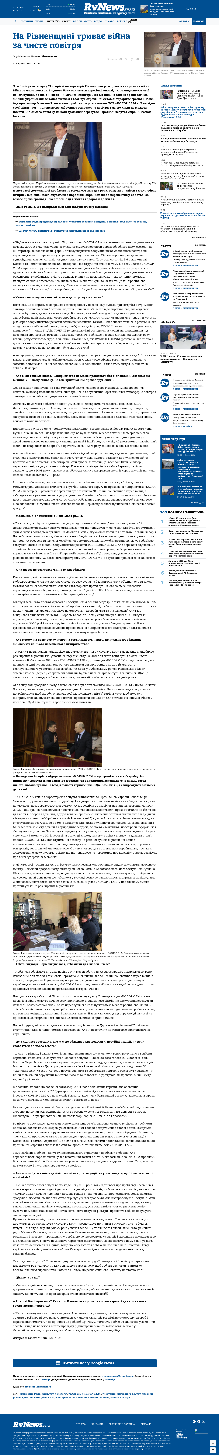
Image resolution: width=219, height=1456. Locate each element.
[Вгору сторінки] (213, 1443)
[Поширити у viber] (132, 59)
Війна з (127, 21)
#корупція (108, 1394)
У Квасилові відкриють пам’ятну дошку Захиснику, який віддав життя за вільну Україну (182, 202)
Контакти (97, 1424)
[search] (16, 21)
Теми (39, 21)
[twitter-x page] (195, 9)
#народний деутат (129, 1394)
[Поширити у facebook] (120, 59)
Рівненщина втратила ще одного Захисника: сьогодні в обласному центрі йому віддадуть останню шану (185, 542)
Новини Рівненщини (44, 56)
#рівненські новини (74, 1397)
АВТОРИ (184, 21)
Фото (88, 21)
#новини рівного (40, 1397)
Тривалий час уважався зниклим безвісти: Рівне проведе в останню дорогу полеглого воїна (185, 553)
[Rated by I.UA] (201, 1431)
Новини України (182, 426)
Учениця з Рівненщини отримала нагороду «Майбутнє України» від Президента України (179, 152)
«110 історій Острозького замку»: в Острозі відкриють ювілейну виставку (181, 164)
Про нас (81, 1424)
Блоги (77, 21)
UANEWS (199, 21)
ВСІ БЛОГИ (200, 374)
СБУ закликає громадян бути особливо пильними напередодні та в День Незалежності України (162, 9)
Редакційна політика (122, 1424)
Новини (27, 21)
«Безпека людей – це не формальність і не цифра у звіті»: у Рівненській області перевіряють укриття (182, 176)
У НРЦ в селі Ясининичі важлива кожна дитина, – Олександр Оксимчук (183, 139)
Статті (66, 21)
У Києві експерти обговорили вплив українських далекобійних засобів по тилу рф (182, 215)
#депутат (48, 1394)
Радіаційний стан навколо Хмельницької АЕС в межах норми (182, 573)
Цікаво (109, 21)
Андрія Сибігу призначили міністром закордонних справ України (62, 230)
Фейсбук (110, 1379)
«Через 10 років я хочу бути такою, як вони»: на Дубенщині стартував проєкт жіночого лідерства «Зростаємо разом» (184, 521)
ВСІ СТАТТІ (200, 245)
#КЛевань (74, 1394)
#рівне (56, 1397)
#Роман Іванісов (98, 1397)
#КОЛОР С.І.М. (91, 1394)
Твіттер (45, 1379)
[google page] (188, 9)
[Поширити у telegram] (137, 59)
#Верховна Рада (30, 1394)
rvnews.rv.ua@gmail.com (117, 1376)
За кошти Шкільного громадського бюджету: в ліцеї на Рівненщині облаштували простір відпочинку (179, 229)
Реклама (146, 1424)
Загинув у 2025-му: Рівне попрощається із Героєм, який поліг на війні (184, 563)
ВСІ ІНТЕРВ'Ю (199, 321)
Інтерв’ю (53, 21)
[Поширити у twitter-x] (126, 59)
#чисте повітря (120, 1397)
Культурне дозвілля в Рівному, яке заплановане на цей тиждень (185, 532)
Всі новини (199, 237)
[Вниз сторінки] (213, 1450)
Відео (98, 21)
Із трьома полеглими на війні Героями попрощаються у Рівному (191, 186)
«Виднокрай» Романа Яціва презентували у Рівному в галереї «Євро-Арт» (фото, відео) (190, 94)
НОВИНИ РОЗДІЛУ (196, 503)
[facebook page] (191, 9)
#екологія (61, 1394)
